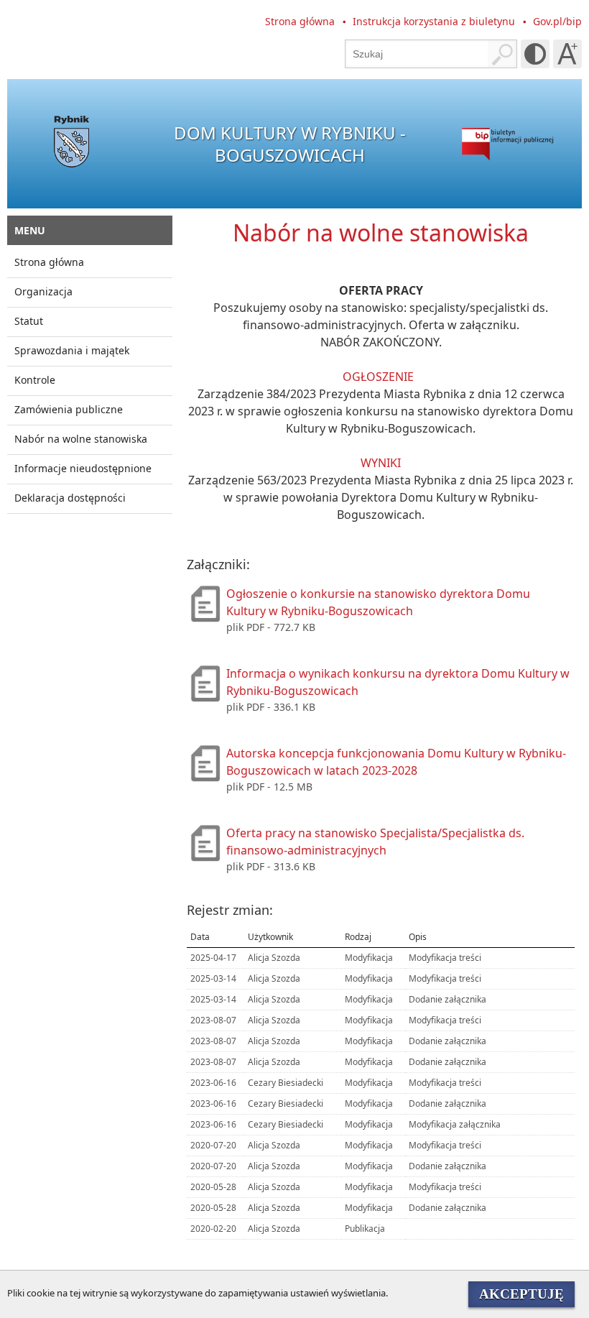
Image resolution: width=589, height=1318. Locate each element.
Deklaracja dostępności (70, 497)
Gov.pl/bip (557, 21)
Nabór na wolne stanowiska (80, 439)
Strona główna (300, 21)
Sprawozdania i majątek (71, 350)
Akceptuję (521, 1293)
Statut (28, 321)
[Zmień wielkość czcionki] (567, 54)
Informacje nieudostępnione (83, 468)
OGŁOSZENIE (378, 376)
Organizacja (43, 291)
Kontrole (34, 380)
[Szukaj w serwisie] (502, 54)
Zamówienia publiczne (68, 409)
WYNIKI (381, 463)
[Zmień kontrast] (535, 54)
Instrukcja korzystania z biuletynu (434, 21)
